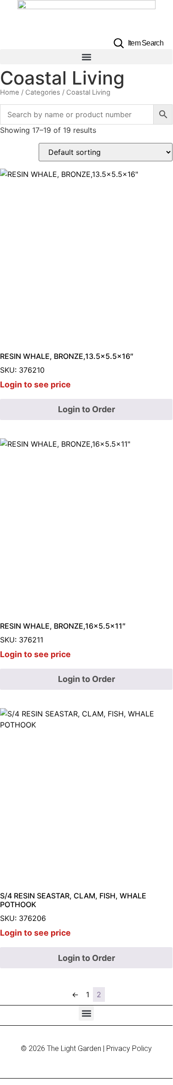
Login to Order (86, 409)
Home (9, 92)
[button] (86, 56)
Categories (42, 92)
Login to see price (35, 384)
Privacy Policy (129, 1048)
